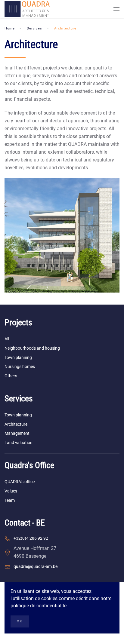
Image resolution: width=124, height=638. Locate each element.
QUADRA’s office (20, 481)
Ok (20, 621)
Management (17, 433)
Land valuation (19, 442)
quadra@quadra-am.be (35, 566)
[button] (116, 9)
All (7, 338)
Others (11, 375)
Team (10, 500)
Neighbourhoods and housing (32, 348)
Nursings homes (20, 366)
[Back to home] (27, 9)
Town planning (18, 357)
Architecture (16, 424)
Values (11, 491)
